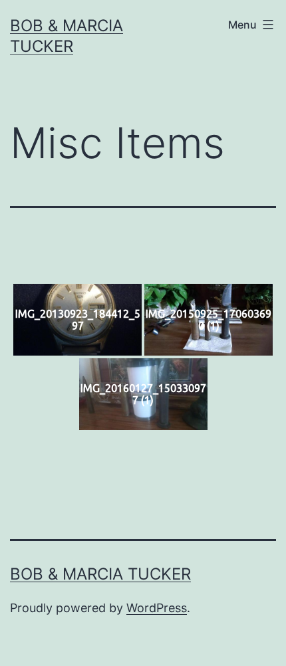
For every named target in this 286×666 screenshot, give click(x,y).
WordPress (156, 608)
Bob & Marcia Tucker (100, 574)
